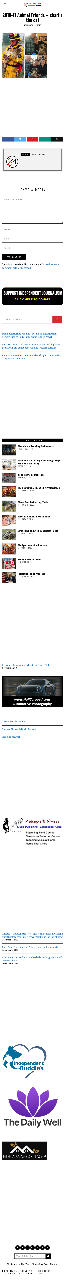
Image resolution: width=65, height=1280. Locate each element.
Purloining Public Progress (31, 573)
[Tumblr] (42, 1247)
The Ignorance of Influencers (32, 545)
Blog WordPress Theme (44, 1264)
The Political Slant (10, 1271)
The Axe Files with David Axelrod (19, 729)
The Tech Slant (44, 1271)
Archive (39, 1273)
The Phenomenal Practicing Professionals (39, 487)
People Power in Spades (29, 559)
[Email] (57, 139)
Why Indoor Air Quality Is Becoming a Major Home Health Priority (39, 462)
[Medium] (37, 1247)
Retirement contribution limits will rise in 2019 (26, 665)
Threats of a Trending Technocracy (36, 446)
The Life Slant (10, 1273)
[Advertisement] (32, 105)
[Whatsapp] (45, 139)
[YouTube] (32, 1247)
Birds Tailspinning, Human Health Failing (38, 530)
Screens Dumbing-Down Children (34, 516)
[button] (48, 1256)
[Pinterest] (33, 139)
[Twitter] (20, 139)
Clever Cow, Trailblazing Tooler (33, 502)
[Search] (57, 319)
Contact (29, 1273)
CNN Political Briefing (13, 721)
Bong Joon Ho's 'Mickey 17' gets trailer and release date (31, 947)
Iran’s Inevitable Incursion (31, 474)
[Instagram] (27, 1247)
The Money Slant (28, 1271)
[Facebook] (8, 139)
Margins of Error (11, 736)
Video (21, 1273)
